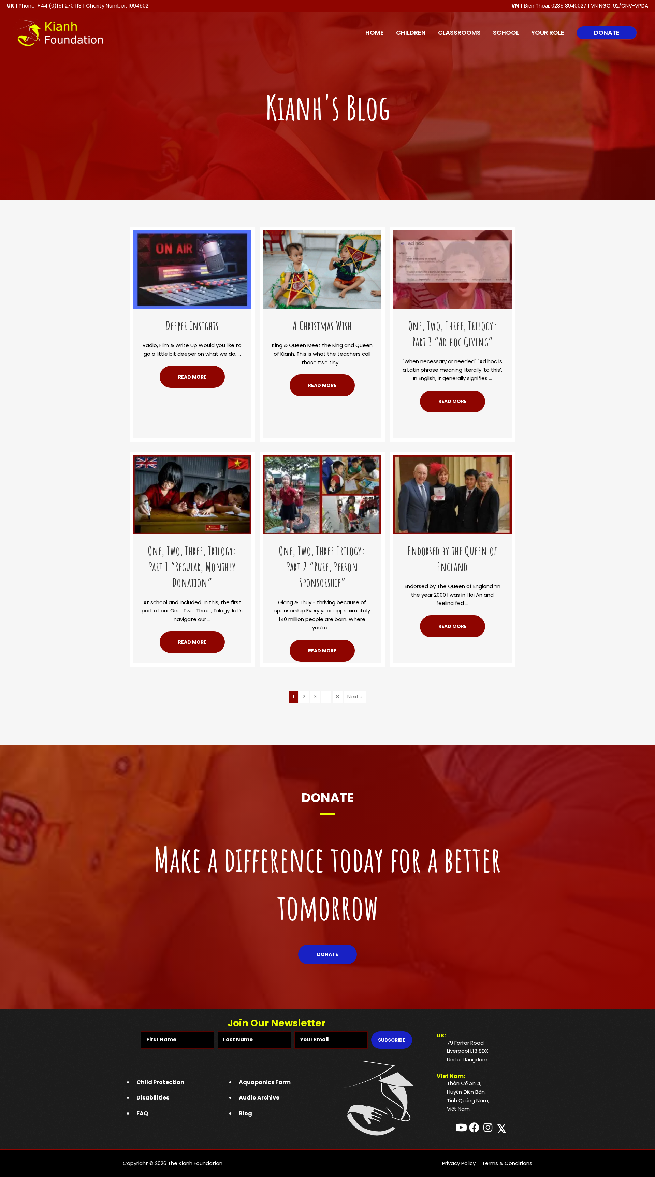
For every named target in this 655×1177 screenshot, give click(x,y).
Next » (355, 696)
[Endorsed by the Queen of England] (452, 494)
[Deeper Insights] (192, 269)
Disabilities (152, 1098)
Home (374, 32)
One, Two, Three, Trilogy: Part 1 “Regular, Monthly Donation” (192, 567)
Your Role (547, 32)
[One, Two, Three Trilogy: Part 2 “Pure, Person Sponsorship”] (322, 494)
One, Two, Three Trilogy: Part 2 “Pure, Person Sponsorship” (322, 567)
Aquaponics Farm (265, 1082)
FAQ (142, 1113)
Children (411, 32)
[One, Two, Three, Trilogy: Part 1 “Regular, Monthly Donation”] (192, 494)
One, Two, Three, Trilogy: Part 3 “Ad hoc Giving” (452, 334)
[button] (607, 33)
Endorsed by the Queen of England (452, 559)
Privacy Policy (459, 1163)
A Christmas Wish (322, 326)
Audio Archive (259, 1098)
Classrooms (459, 32)
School (506, 32)
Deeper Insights (192, 326)
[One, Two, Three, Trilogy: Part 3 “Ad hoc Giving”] (452, 269)
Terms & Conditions (507, 1163)
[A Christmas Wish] (322, 269)
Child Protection (160, 1082)
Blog (245, 1113)
